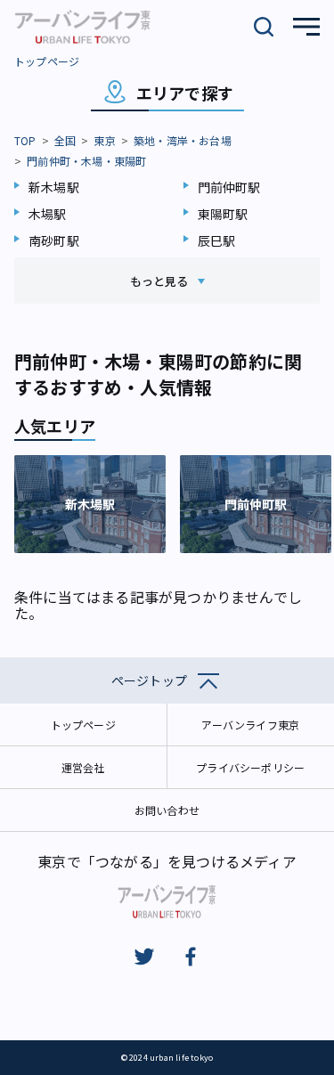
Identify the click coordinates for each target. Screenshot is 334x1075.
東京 (104, 140)
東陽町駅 (223, 214)
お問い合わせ (167, 810)
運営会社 (83, 767)
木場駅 (48, 214)
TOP (25, 140)
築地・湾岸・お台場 (183, 140)
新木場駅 (54, 187)
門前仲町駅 (229, 187)
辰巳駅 (217, 240)
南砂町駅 (54, 240)
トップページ (46, 61)
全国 (65, 140)
